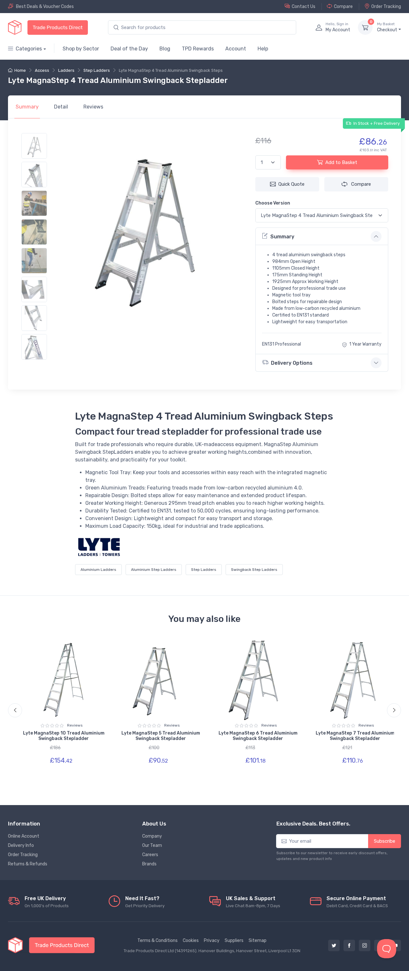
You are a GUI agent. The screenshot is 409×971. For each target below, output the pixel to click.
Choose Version (272, 203)
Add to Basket (341, 162)
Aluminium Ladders (98, 569)
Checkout (387, 27)
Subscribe (384, 841)
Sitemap (257, 940)
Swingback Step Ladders (254, 569)
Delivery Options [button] (292, 363)
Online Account (23, 836)
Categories (29, 49)
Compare (343, 6)
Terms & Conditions (157, 940)
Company (152, 836)
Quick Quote (291, 184)
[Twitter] (334, 945)
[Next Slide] (394, 710)
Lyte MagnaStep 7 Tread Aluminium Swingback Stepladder (355, 735)
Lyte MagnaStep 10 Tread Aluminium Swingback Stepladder (63, 735)
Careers (150, 854)
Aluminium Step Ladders (153, 569)
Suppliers (234, 940)
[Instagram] (364, 945)
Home (20, 70)
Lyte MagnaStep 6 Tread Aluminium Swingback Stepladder (258, 735)
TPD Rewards (198, 49)
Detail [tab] (61, 107)
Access (42, 70)
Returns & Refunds (27, 864)
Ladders (66, 70)
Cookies (191, 940)
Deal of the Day (129, 49)
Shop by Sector (81, 49)
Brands (149, 864)
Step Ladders (96, 70)
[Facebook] (349, 945)
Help (263, 49)
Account (235, 49)
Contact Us (303, 6)
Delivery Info (21, 845)
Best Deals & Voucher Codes (45, 6)
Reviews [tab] (93, 107)
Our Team (152, 845)
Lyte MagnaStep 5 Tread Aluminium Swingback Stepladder (160, 735)
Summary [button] (282, 237)
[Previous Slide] (15, 710)
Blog (164, 49)
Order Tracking (386, 6)
